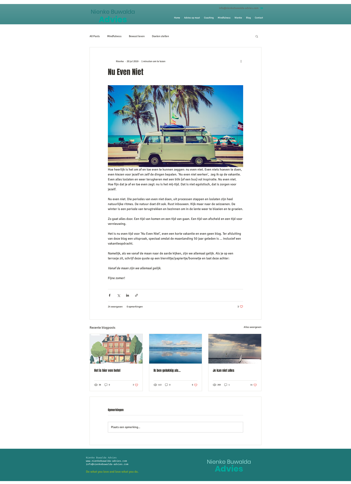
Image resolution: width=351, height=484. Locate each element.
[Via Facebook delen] (109, 295)
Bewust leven (137, 36)
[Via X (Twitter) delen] (118, 295)
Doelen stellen (160, 36)
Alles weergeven (252, 327)
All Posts (95, 36)
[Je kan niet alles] (234, 349)
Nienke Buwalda (113, 12)
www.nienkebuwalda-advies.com (106, 461)
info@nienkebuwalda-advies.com (238, 8)
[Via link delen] (136, 295)
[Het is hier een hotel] (116, 349)
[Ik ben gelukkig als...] (175, 349)
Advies (113, 19)
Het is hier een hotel (107, 370)
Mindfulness (114, 36)
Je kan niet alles (223, 370)
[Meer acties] (241, 61)
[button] (256, 36)
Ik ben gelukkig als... (167, 370)
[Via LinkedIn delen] (127, 295)
